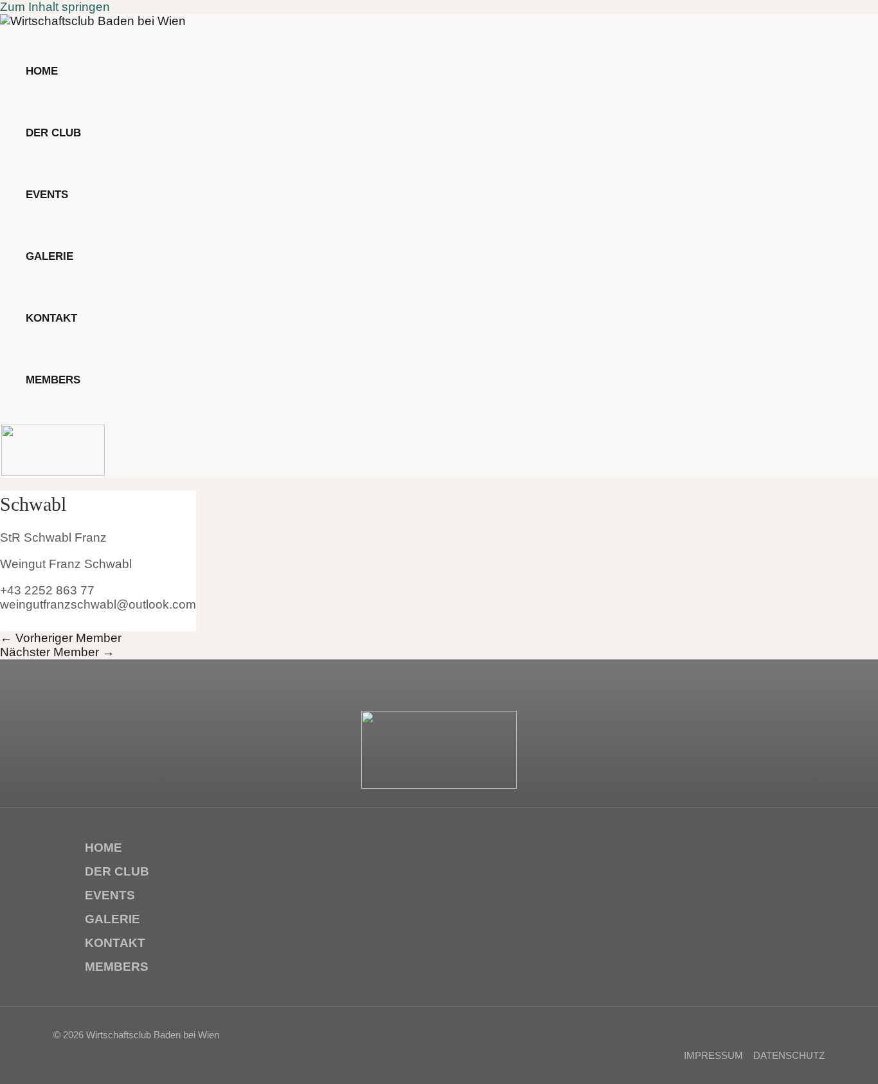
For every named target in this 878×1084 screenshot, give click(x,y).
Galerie (112, 919)
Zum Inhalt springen (55, 7)
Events (110, 895)
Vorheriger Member (60, 638)
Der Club (117, 871)
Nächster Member (57, 652)
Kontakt (115, 943)
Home (103, 847)
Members (116, 966)
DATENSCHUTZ (789, 1055)
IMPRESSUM (713, 1055)
